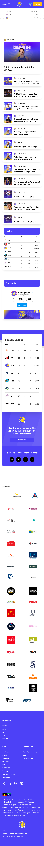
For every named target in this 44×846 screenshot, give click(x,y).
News (4, 729)
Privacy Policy (22, 834)
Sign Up (37, 4)
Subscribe (22, 440)
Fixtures (5, 732)
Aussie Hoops (28, 758)
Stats (4, 735)
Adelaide (5, 752)
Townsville (6, 777)
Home (4, 726)
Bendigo (5, 755)
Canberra (5, 758)
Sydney (5, 771)
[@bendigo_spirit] (14, 293)
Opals (25, 755)
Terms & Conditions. (9, 834)
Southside (6, 768)
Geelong (5, 761)
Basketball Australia (30, 752)
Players (5, 739)
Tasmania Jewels (8, 774)
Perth (4, 765)
